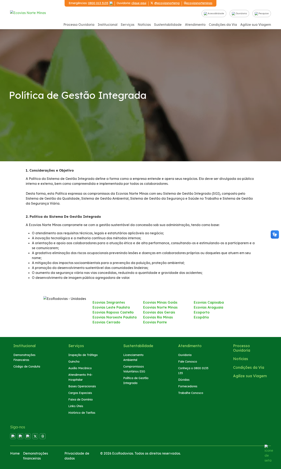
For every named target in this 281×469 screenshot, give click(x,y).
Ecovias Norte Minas (160, 307)
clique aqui (138, 3)
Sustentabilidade (168, 24)
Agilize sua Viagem (255, 24)
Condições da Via (223, 24)
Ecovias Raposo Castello (113, 312)
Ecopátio (201, 317)
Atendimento (195, 24)
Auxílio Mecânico (80, 368)
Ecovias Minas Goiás (160, 302)
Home (15, 453)
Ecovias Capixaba (209, 302)
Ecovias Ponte (155, 322)
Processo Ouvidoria (78, 24)
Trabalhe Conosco (190, 393)
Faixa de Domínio (80, 399)
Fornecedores (187, 386)
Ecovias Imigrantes (109, 302)
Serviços (127, 24)
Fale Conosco (187, 361)
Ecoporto (202, 312)
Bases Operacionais (82, 386)
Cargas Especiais (80, 393)
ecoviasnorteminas (199, 3)
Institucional (107, 24)
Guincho (74, 361)
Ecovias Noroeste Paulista (115, 317)
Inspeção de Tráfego (83, 355)
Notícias (144, 24)
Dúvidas (183, 380)
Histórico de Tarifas (81, 413)
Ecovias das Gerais (159, 312)
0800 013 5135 (98, 3)
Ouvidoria (241, 13)
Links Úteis (75, 406)
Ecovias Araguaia (208, 307)
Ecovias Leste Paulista (111, 307)
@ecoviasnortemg (167, 3)
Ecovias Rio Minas (158, 317)
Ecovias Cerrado (106, 322)
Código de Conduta (26, 366)
